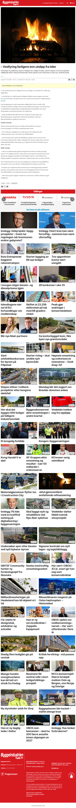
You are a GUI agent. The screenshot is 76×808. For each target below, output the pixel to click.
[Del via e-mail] (74, 80)
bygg (8, 183)
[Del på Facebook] (69, 80)
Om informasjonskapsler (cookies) (35, 794)
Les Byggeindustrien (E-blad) (50, 3)
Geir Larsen (66, 765)
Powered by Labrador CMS (38, 805)
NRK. (4, 101)
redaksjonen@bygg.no (38, 766)
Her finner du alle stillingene (38, 210)
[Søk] (67, 3)
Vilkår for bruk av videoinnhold (34, 792)
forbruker (14, 183)
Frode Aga (41, 761)
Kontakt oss (55, 768)
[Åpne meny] (72, 3)
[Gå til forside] (10, 3)
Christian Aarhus (40, 763)
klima (3, 183)
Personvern (29, 796)
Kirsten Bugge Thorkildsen (64, 763)
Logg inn (61, 3)
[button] (4, 199)
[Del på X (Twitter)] (71, 80)
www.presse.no (30, 781)
